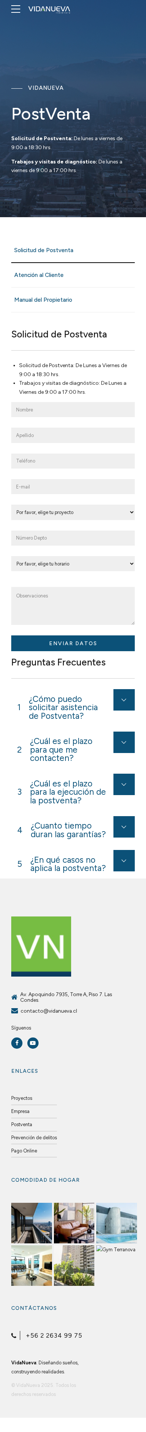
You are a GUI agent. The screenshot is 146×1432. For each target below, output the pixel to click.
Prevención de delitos (34, 1137)
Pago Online (24, 1151)
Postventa (21, 1124)
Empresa (20, 1111)
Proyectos (21, 1098)
